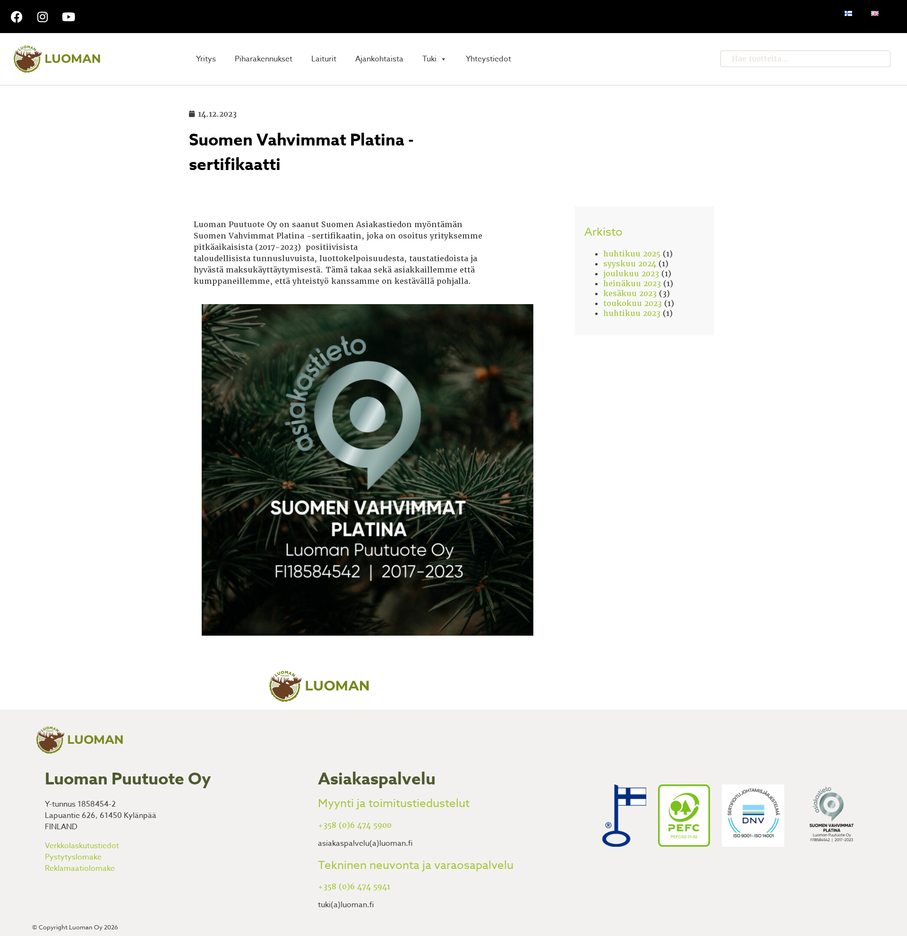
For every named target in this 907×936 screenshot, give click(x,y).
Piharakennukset (263, 59)
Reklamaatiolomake (80, 868)
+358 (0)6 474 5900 (355, 825)
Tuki (429, 59)
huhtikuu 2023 (631, 313)
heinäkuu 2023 (632, 284)
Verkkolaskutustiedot (82, 845)
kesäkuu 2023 (630, 293)
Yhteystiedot (488, 59)
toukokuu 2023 (632, 303)
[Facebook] (16, 16)
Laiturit (323, 59)
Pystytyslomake (73, 857)
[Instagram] (42, 16)
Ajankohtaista (379, 59)
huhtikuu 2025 (631, 254)
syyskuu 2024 (629, 264)
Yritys (206, 59)
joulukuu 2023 (631, 274)
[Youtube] (68, 16)
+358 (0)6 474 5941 (354, 887)
